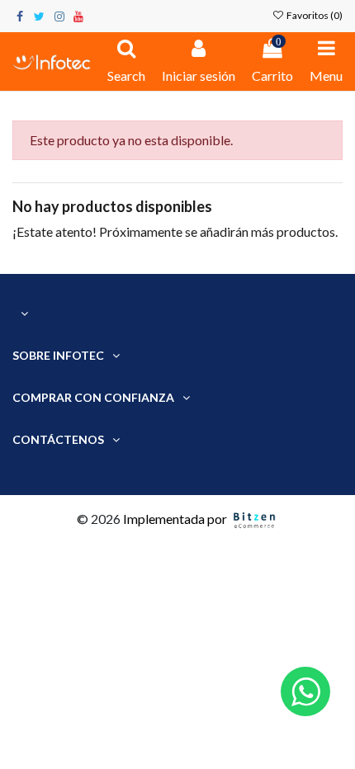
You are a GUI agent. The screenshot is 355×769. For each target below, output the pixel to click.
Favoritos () (314, 15)
